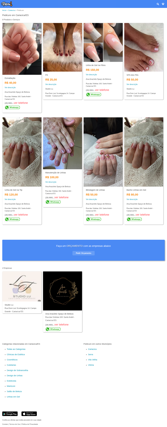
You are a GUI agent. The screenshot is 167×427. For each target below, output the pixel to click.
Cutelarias (11, 365)
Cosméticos (12, 360)
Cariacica (92, 349)
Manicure (11, 386)
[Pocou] (6, 6)
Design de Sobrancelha (17, 370)
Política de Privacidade (30, 424)
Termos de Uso (14, 424)
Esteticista (11, 381)
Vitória (91, 365)
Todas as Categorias (16, 349)
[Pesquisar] (158, 4)
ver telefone (21, 102)
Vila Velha (92, 360)
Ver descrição (10, 87)
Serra (90, 354)
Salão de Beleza (14, 391)
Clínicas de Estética (16, 354)
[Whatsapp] (22, 107)
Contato (5, 424)
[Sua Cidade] (163, 4)
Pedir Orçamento (83, 253)
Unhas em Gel (13, 397)
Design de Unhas (14, 375)
